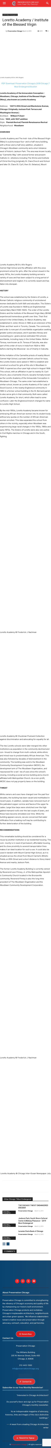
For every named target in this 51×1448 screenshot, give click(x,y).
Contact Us (7, 1338)
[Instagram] (23, 1281)
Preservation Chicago (15, 31)
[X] (14, 37)
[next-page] (8, 1244)
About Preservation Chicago (15, 1292)
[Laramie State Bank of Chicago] (9, 1235)
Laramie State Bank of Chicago (30, 1231)
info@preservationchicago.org (25, 1368)
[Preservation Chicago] (4, 31)
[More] (30, 1186)
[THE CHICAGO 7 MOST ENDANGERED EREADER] (9, 1209)
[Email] (37, 37)
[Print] (43, 37)
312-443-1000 (25, 1365)
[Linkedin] (20, 37)
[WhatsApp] (31, 37)
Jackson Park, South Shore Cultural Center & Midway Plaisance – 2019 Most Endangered (32, 1220)
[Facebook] (9, 37)
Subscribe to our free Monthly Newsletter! (22, 1387)
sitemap (25, 1376)
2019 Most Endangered (10, 15)
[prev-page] (4, 1244)
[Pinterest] (26, 37)
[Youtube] (34, 1281)
